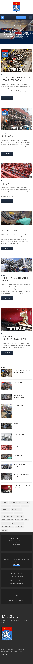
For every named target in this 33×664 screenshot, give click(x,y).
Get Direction (16, 547)
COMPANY (4, 502)
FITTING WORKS (6, 506)
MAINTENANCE (19, 519)
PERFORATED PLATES (7, 519)
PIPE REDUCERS (18, 513)
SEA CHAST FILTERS (7, 513)
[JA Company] (16, 7)
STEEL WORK (16, 506)
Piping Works (7, 183)
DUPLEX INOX (5, 516)
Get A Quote (21, 17)
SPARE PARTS (13, 502)
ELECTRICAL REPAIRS (17, 523)
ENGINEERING (5, 509)
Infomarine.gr (20, 651)
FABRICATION (25, 506)
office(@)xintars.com (18, 583)
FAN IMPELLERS (6, 523)
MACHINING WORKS (24, 502)
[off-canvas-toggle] (2, 17)
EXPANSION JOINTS (16, 509)
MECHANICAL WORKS (7, 526)
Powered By (4, 654)
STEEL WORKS (8, 136)
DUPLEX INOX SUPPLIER (17, 516)
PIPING (27, 519)
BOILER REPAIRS (9, 230)
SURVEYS (4, 530)
